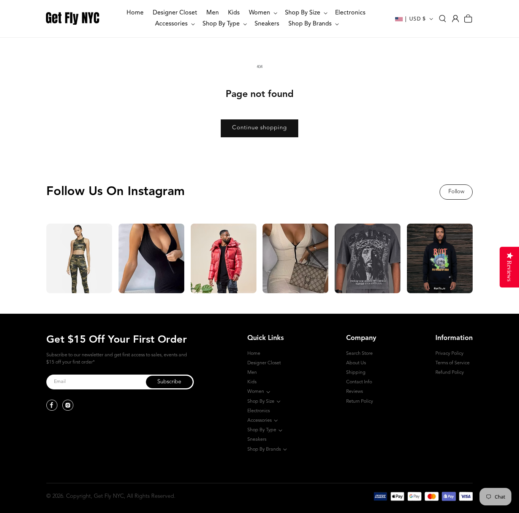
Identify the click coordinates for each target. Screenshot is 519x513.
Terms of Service (452, 363)
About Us (356, 363)
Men (252, 372)
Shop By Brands (264, 449)
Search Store (359, 353)
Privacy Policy (449, 353)
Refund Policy (449, 372)
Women (255, 391)
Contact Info (359, 382)
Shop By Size (260, 401)
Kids (251, 382)
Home (253, 353)
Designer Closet (264, 363)
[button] (262, 13)
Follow (456, 192)
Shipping (356, 372)
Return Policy (359, 401)
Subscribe (169, 382)
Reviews (354, 391)
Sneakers (256, 439)
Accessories (259, 420)
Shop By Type (261, 429)
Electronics (258, 410)
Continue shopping (259, 128)
